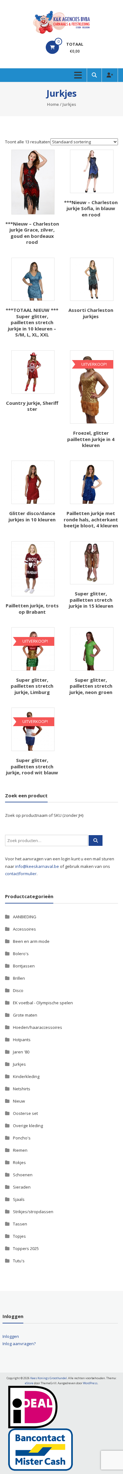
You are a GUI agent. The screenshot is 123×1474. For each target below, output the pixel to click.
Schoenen (22, 1175)
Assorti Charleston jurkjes (90, 313)
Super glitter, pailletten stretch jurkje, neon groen (90, 686)
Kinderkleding (26, 1076)
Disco (18, 990)
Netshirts (21, 1089)
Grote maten (25, 1015)
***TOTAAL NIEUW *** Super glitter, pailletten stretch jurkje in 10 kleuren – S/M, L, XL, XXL (32, 322)
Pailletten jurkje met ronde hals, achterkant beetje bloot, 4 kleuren (91, 519)
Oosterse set (25, 1113)
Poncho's (22, 1138)
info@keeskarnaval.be (37, 866)
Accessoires (24, 929)
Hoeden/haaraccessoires (37, 1027)
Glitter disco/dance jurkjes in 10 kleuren (32, 516)
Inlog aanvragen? (19, 1343)
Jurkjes (19, 1064)
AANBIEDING (24, 917)
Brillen (19, 978)
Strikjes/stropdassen (33, 1211)
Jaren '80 (21, 1052)
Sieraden (22, 1187)
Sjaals (19, 1199)
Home (53, 104)
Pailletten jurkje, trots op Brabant (32, 608)
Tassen (20, 1224)
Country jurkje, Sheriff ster (32, 406)
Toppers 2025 (26, 1248)
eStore (29, 1383)
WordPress (90, 1383)
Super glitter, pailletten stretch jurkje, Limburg (32, 686)
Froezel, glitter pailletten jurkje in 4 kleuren (90, 439)
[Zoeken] (95, 840)
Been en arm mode (31, 941)
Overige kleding (28, 1125)
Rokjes (19, 1162)
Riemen (20, 1150)
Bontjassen (24, 966)
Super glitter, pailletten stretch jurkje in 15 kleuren (91, 599)
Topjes (19, 1236)
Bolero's (21, 953)
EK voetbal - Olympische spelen (43, 1003)
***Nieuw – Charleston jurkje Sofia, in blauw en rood (91, 208)
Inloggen (11, 1336)
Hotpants (22, 1039)
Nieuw (19, 1101)
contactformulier (21, 873)
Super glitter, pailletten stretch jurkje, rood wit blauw (32, 766)
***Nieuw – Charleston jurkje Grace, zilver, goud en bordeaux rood (32, 233)
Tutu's (19, 1261)
